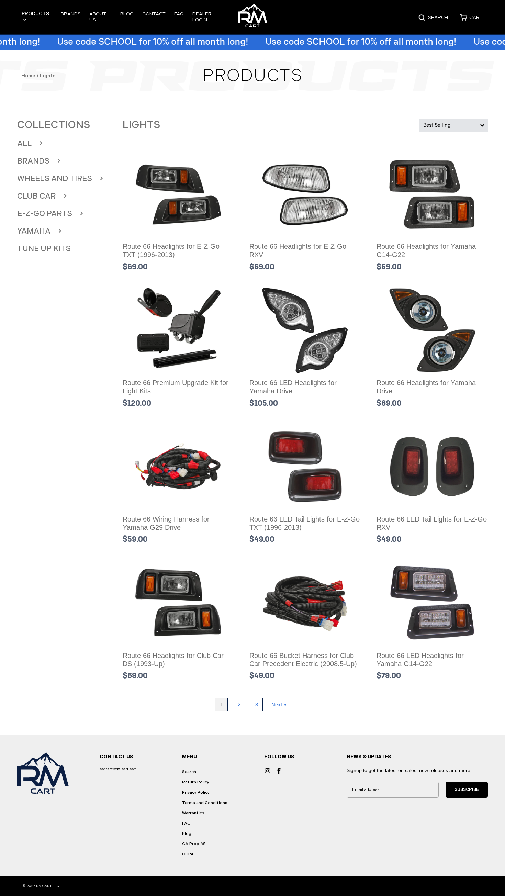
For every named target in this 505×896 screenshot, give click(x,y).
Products (35, 14)
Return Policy (195, 782)
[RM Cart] (253, 17)
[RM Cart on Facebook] (279, 770)
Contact (154, 14)
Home (28, 76)
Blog (127, 14)
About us (97, 17)
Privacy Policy (196, 792)
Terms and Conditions (204, 802)
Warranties (193, 813)
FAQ (179, 14)
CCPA (188, 854)
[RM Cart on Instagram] (267, 770)
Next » (278, 704)
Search (189, 771)
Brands (71, 14)
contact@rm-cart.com (118, 769)
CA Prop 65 (194, 844)
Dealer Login (202, 17)
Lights (141, 125)
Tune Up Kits (44, 249)
